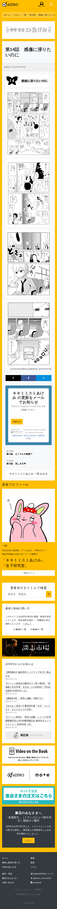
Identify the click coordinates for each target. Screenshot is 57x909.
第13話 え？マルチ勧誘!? (19, 452)
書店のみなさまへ (10, 878)
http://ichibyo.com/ (11, 554)
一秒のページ (28, 573)
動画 (33, 862)
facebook (36, 882)
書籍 (33, 858)
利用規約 (38, 889)
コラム (34, 867)
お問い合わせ (8, 882)
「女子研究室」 (15, 566)
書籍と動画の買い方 (11, 862)
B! (44, 378)
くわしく (27, 624)
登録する (17, 421)
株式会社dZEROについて (42, 874)
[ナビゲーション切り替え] (51, 4)
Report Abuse (17, 435)
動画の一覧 (37, 629)
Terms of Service (30, 435)
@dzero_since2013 (42, 878)
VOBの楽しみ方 (9, 867)
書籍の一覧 (20, 629)
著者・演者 (7, 874)
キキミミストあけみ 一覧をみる (28, 473)
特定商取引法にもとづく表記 (28, 894)
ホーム (5, 858)
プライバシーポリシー (23, 889)
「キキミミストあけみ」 (23, 560)
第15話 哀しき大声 (16, 462)
